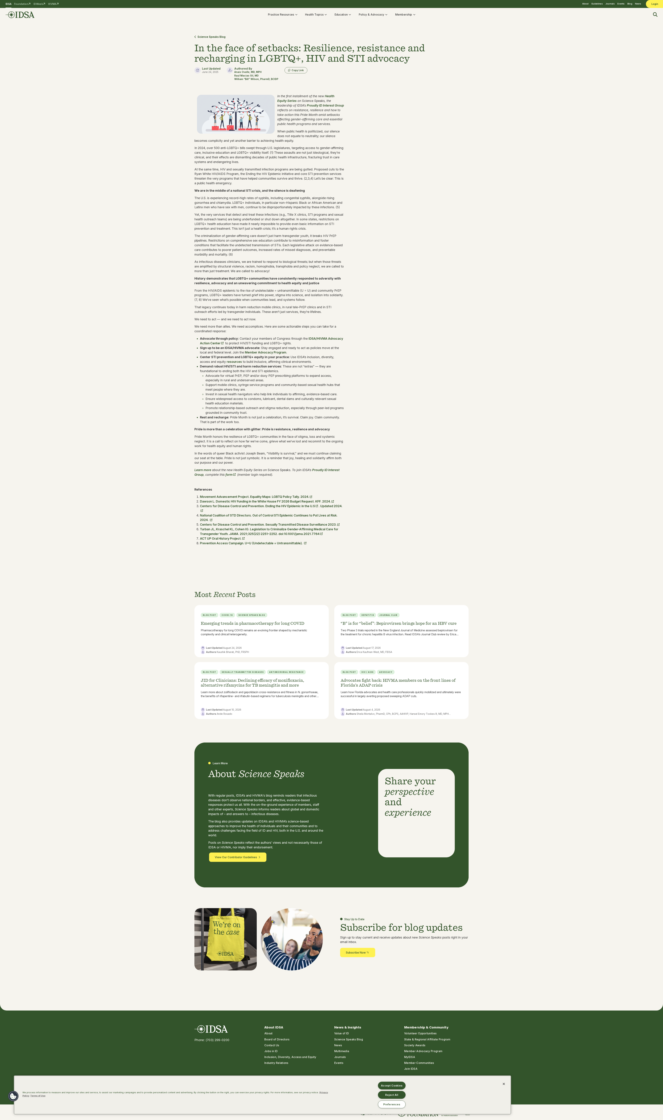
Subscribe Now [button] (356, 952)
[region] (262, 1094)
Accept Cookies (391, 1085)
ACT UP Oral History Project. (221, 538)
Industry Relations (276, 1063)
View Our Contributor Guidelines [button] (236, 857)
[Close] (504, 1084)
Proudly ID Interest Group (325, 105)
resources (234, 361)
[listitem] (261, 631)
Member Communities (419, 1063)
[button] (653, 15)
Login (654, 3)
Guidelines (597, 3)
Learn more (202, 470)
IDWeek (38, 3)
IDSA (8, 3)
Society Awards (414, 1045)
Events (621, 3)
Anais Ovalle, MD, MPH (248, 71)
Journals (610, 3)
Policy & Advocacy (371, 14)
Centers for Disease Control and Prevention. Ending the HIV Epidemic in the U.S (257, 506)
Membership (403, 14)
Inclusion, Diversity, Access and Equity (290, 1057)
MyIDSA (409, 1057)
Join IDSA (410, 1068)
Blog (629, 3)
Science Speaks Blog (211, 37)
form (229, 474)
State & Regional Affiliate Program (427, 1039)
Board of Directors (277, 1039)
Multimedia (341, 1051)
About (585, 3)
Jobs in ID (271, 1051)
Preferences (391, 1104)
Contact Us (271, 1045)
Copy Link (298, 70)
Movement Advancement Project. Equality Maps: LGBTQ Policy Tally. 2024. (254, 497)
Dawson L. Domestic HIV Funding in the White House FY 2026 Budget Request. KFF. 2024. (265, 501)
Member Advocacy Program (265, 352)
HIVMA (52, 3)
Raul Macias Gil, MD (246, 75)
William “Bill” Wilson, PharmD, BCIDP (256, 79)
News (638, 3)
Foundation (21, 3)
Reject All (391, 1094)
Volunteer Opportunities (420, 1033)
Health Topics (314, 14)
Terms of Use (37, 1095)
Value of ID (341, 1033)
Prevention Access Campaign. (251, 543)
